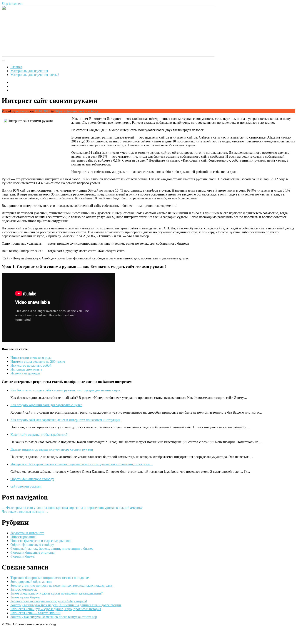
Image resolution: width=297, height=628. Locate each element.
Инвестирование (22, 537)
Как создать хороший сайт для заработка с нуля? (46, 405)
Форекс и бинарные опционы (32, 552)
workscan (22, 111)
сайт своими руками (25, 486)
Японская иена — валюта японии (35, 613)
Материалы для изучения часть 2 (34, 75)
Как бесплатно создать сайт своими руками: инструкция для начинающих (65, 390)
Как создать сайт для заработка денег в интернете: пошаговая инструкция (65, 420)
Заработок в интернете (27, 533)
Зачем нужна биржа (25, 597)
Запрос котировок (23, 589)
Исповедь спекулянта (26, 369)
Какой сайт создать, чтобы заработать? (39, 434)
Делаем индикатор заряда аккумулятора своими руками (51, 449)
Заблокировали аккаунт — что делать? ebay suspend (48, 601)
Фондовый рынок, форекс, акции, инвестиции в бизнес (51, 548)
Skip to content (12, 3)
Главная (16, 67)
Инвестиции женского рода (31, 357)
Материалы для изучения (29, 71)
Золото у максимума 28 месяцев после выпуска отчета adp (53, 617)
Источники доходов (25, 373)
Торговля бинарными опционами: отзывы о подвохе (49, 578)
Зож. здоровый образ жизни (31, 581)
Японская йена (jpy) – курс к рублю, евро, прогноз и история (55, 609)
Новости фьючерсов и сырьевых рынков (40, 541)
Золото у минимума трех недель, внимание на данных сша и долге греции (65, 605)
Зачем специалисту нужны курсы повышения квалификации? (56, 593)
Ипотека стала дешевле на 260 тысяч (37, 361)
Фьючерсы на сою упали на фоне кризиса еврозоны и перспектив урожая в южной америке (72, 507)
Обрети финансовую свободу (76, 111)
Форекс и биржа (22, 556)
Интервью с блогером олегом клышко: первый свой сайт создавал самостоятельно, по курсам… (81, 464)
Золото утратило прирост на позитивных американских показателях (61, 585)
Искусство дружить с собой (31, 365)
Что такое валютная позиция (25, 511)
